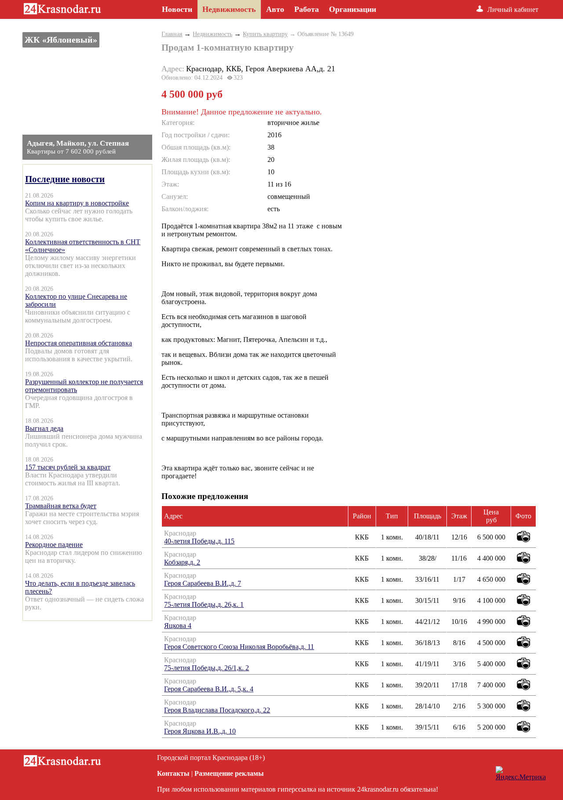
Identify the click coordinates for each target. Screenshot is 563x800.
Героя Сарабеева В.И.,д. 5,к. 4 (208, 689)
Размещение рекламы (229, 773)
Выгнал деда (44, 428)
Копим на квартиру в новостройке (77, 203)
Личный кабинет (512, 9)
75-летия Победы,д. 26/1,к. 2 (206, 668)
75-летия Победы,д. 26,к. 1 (204, 604)
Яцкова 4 (177, 625)
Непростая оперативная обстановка (78, 343)
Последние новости (65, 179)
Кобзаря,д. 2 (182, 562)
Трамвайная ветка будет (60, 506)
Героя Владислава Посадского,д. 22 (217, 710)
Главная (171, 33)
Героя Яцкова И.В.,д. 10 (200, 731)
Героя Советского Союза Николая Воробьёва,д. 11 (239, 646)
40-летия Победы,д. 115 (199, 541)
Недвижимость (212, 33)
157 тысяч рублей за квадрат (67, 467)
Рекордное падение (54, 544)
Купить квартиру (265, 33)
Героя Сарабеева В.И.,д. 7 (202, 583)
